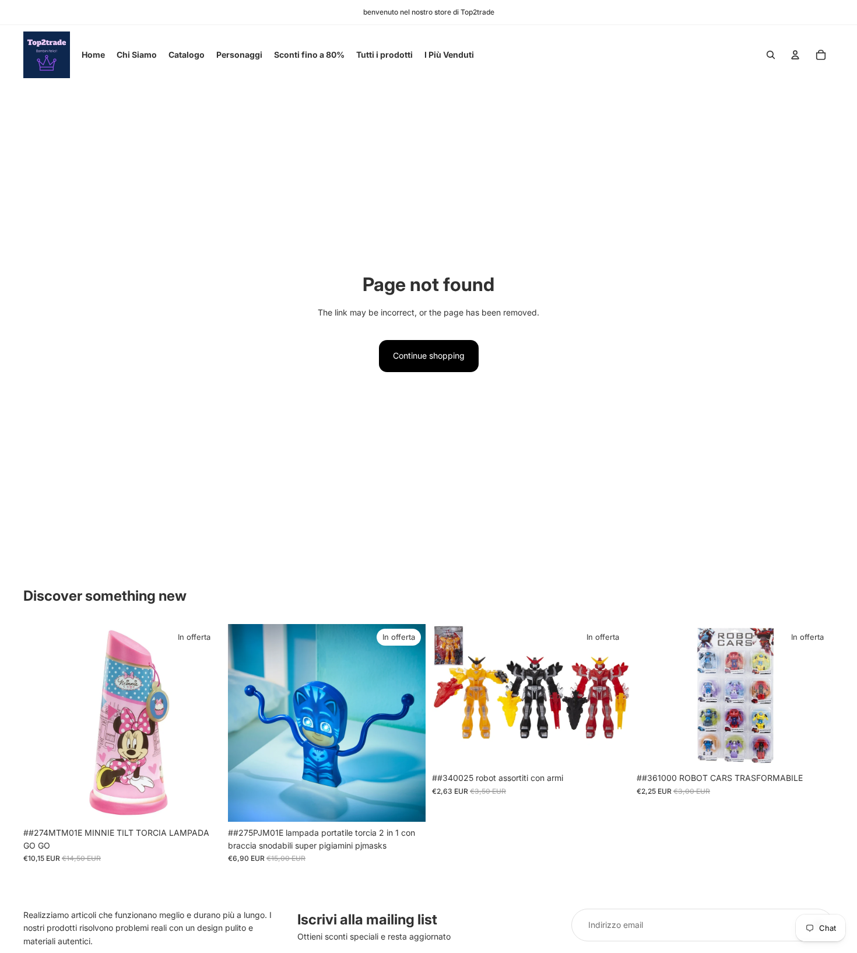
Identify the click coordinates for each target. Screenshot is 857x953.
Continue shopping (429, 355)
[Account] (795, 55)
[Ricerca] (771, 55)
